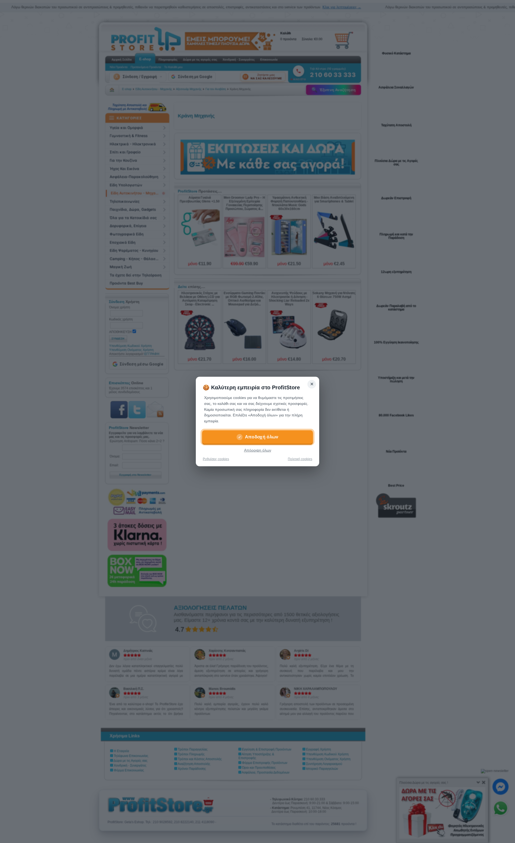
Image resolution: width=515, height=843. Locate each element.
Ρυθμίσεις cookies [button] (216, 459)
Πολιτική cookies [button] (300, 459)
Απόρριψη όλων (257, 450)
